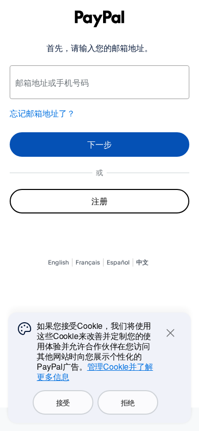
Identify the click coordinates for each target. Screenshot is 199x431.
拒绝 (128, 402)
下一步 (99, 144)
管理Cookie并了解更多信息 (95, 371)
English (58, 262)
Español (118, 262)
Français (88, 262)
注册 (99, 201)
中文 (142, 262)
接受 (63, 402)
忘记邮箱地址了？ (42, 113)
